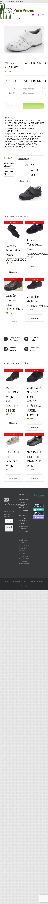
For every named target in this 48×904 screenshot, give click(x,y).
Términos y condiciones (23, 529)
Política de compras (23, 516)
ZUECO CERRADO (23, 144)
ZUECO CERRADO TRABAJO (21, 145)
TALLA (12, 89)
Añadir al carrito (33, 106)
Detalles (14, 272)
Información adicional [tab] (9, 164)
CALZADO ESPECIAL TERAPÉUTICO (22, 121)
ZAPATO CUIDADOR (22, 139)
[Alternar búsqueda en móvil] (37, 15)
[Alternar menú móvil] (42, 15)
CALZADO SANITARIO (23, 136)
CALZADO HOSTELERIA (24, 133)
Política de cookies (23, 522)
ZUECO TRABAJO (30, 146)
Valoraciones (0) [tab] (9, 172)
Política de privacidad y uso (23, 510)
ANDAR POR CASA (23, 120)
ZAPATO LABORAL (25, 141)
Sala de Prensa (22, 503)
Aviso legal (23, 526)
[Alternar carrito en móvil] (32, 15)
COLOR (12, 93)
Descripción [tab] (8, 158)
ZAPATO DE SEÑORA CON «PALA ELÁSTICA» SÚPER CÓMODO (34, 401)
